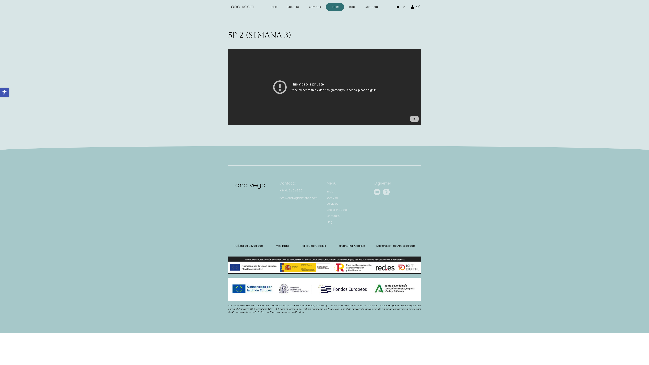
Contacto (371, 7)
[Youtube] (398, 6)
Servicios (315, 7)
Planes (335, 7)
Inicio (274, 7)
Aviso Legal (282, 246)
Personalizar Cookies (351, 246)
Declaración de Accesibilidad (395, 246)
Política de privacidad (248, 246)
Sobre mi (293, 7)
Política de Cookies (313, 246)
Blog (352, 7)
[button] (4, 92)
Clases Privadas (337, 210)
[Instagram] (403, 6)
